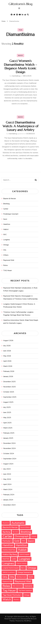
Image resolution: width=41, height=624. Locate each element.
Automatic (17, 523)
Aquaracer (6, 523)
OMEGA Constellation (9, 572)
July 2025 (7, 407)
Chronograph (22, 536)
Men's (23, 568)
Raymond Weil (8, 260)
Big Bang (6, 532)
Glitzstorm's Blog (20, 4)
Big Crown (15, 532)
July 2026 (7, 345)
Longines (6, 240)
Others (5, 255)
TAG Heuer (7, 270)
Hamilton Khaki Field (9, 550)
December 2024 (9, 443)
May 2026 (7, 356)
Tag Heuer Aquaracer (25, 590)
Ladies (14, 559)
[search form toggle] (28, 15)
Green (23, 541)
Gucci (20, 55)
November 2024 (9, 448)
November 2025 (9, 387)
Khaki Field (6, 559)
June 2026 (7, 351)
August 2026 (8, 340)
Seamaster (28, 586)
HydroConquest (24, 554)
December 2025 (9, 381)
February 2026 (8, 371)
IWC (5, 234)
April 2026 (7, 361)
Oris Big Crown (21, 577)
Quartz (31, 577)
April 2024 (7, 484)
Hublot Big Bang (10, 554)
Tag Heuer (9, 590)
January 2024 (8, 500)
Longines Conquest (21, 563)
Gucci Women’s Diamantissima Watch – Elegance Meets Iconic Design (20, 66)
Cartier (5, 209)
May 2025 (7, 417)
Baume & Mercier (9, 198)
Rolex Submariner (17, 586)
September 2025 (9, 397)
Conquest (33, 536)
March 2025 (7, 428)
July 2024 (7, 469)
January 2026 (8, 376)
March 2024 (7, 489)
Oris (4, 250)
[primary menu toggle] (19, 8)
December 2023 (9, 505)
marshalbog (16, 76)
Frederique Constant (10, 214)
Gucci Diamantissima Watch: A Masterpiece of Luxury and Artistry (20, 126)
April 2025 (7, 423)
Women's (16, 599)
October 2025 (8, 392)
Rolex (5, 265)
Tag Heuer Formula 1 (12, 595)
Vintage (27, 595)
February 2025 (8, 433)
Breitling (6, 204)
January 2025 (8, 438)
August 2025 (8, 402)
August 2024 (8, 464)
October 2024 (8, 453)
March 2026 (7, 366)
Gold (16, 540)
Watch (7, 599)
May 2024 (7, 479)
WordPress (27, 621)
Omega (6, 245)
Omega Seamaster (25, 572)
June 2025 (7, 412)
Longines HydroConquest (11, 568)
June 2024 (7, 474)
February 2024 (8, 494)
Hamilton (6, 224)
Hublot (6, 229)
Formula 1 (7, 541)
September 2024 (9, 459)
